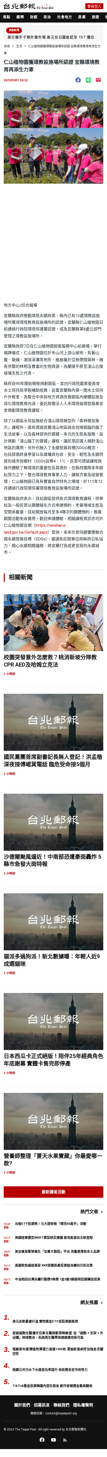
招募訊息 (42, 1405)
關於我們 (22, 1405)
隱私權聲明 (83, 1405)
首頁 (7, 46)
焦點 (6, 17)
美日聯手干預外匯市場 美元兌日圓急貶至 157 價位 (50, 37)
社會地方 (64, 17)
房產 (82, 17)
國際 (20, 17)
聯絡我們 (61, 1405)
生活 (19, 46)
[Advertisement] (53, 246)
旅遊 (95, 17)
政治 (47, 17)
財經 (34, 17)
